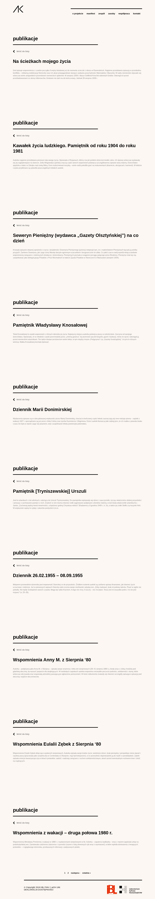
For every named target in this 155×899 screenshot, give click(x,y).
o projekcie (77, 13)
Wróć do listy (23, 51)
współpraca (124, 13)
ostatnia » (86, 873)
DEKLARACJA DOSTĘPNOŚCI (38, 890)
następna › (75, 873)
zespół (101, 13)
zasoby (111, 13)
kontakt (136, 13)
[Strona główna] (18, 9)
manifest (91, 13)
